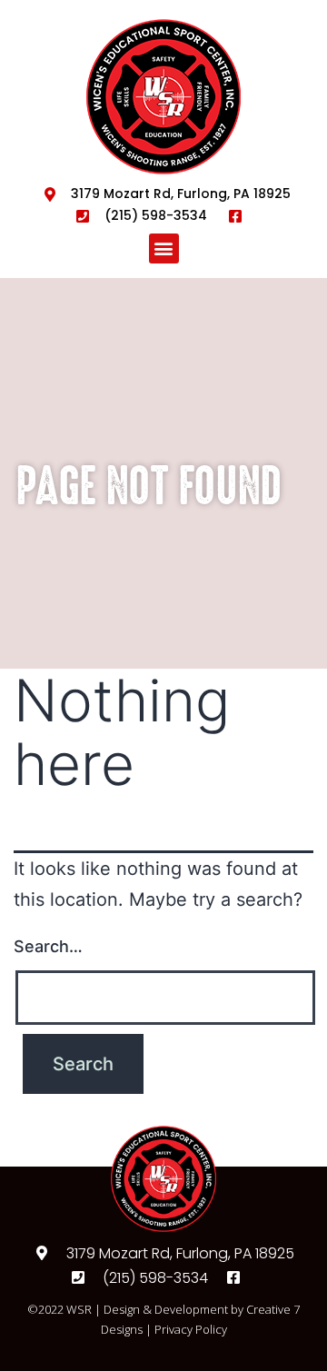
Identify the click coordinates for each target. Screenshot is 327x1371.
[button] (164, 248)
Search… (48, 946)
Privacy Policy (190, 1329)
